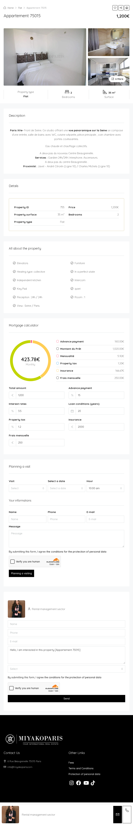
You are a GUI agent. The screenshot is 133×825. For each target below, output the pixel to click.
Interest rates (17, 403)
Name (12, 512)
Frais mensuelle (19, 435)
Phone (52, 512)
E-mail (91, 512)
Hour (90, 481)
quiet (78, 288)
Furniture (80, 263)
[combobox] (27, 488)
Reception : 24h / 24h (29, 297)
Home (11, 7)
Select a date (56, 481)
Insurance (75, 419)
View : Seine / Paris (28, 305)
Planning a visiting (21, 573)
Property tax (17, 419)
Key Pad (22, 288)
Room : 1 (80, 297)
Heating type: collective (31, 271)
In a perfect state (85, 271)
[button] (115, 7)
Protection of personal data (84, 774)
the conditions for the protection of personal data (76, 551)
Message (14, 526)
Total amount (17, 388)
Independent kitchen (29, 280)
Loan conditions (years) (84, 403)
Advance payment (80, 388)
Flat (20, 7)
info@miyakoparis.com (19, 767)
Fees (71, 762)
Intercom (80, 280)
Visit (11, 481)
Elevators (22, 263)
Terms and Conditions (81, 768)
